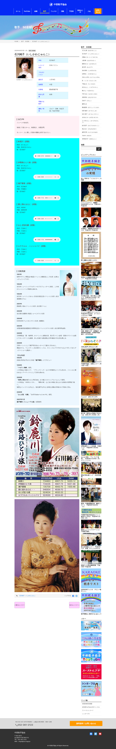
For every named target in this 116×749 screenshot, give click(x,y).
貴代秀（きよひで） (87, 67)
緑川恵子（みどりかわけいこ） (91, 125)
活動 (62, 11)
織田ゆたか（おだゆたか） (89, 64)
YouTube (27, 11)
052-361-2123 (25, 725)
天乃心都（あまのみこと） (89, 50)
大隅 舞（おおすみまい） (89, 60)
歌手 (44, 11)
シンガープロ (86, 713)
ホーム (18, 11)
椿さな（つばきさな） (88, 90)
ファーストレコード (87, 710)
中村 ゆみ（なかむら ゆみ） (90, 94)
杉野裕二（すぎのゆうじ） (89, 74)
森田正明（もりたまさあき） (90, 132)
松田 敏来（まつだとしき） (90, 110)
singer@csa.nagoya (24, 741)
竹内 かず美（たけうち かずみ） (91, 77)
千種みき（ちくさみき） (89, 84)
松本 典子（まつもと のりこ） (90, 114)
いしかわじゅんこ (30, 595)
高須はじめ (80, 11)
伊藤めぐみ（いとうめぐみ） (90, 57)
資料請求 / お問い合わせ (86, 723)
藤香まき (84, 104)
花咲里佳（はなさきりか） (89, 97)
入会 (89, 11)
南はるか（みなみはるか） (89, 129)
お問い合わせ (98, 11)
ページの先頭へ (112, 745)
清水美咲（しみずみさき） (89, 70)
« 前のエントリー (20, 605)
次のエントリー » (74, 605)
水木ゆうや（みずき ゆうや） (90, 117)
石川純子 (21, 595)
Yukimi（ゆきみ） (87, 135)
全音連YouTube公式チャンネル (91, 707)
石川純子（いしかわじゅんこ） (41, 41)
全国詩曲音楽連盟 (87, 703)
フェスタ (54, 11)
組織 (35, 11)
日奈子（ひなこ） (87, 100)
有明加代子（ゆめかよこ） (89, 139)
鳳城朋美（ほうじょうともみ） (91, 107)
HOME (16, 41)
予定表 (71, 11)
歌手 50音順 (25, 41)
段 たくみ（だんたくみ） (89, 80)
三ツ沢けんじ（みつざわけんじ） (90, 121)
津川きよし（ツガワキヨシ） (90, 87)
